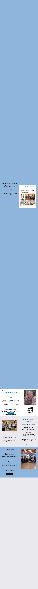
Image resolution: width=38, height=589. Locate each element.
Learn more (11, 412)
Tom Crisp (3, 2)
